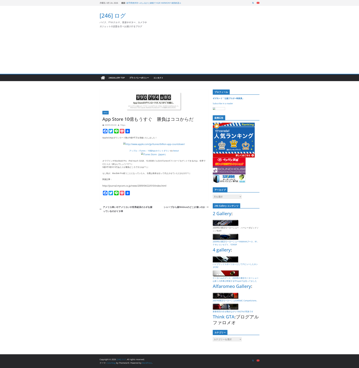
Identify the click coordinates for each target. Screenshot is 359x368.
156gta (122, 125)
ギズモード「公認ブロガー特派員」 (228, 98)
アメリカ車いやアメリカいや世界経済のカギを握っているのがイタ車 (127, 209)
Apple (105, 113)
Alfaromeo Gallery (232, 286)
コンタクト (158, 77)
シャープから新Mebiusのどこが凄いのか (184, 207)
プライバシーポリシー (139, 77)
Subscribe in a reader (223, 103)
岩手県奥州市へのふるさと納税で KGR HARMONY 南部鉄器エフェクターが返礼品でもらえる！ (153, 4)
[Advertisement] (179, 52)
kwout (176, 150)
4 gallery (222, 250)
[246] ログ (113, 15)
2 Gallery (222, 213)
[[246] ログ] (103, 77)
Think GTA (223, 317)
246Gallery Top (117, 77)
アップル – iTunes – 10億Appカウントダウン (149, 150)
